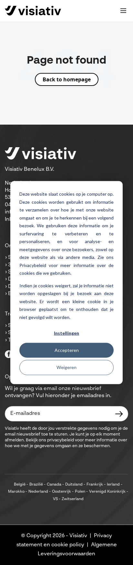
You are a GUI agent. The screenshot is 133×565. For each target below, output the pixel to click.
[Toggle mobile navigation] (123, 10)
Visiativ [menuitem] (78, 536)
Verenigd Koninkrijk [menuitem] (107, 492)
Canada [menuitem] (54, 485)
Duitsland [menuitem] (74, 485)
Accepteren (67, 350)
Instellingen (66, 333)
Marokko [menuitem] (16, 492)
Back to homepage (67, 79)
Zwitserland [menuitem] (73, 499)
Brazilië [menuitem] (36, 485)
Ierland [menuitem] (113, 485)
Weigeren (66, 367)
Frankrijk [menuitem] (95, 485)
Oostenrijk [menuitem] (61, 492)
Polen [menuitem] (80, 492)
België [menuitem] (20, 485)
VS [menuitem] (55, 499)
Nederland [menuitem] (38, 492)
